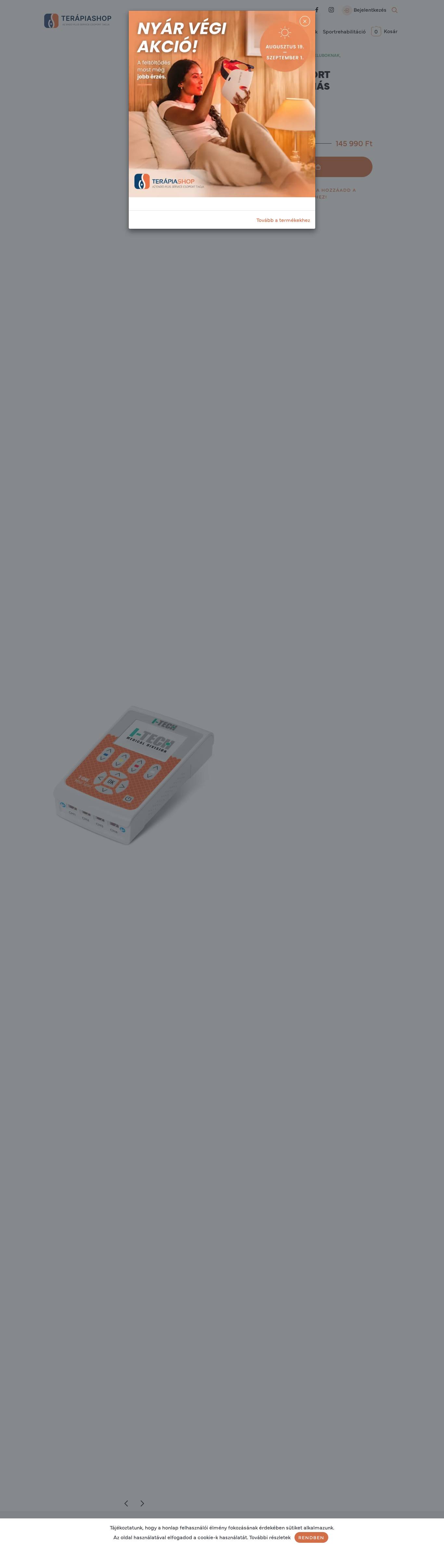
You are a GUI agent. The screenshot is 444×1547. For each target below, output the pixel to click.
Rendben (311, 1537)
